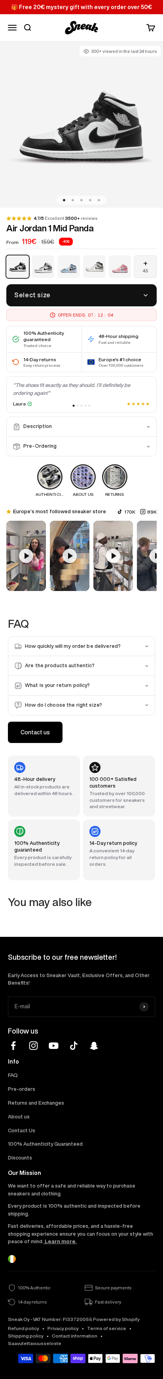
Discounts (20, 1157)
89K (152, 511)
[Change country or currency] (12, 1259)
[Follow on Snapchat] (94, 1045)
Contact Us (21, 1130)
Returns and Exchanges (36, 1102)
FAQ (13, 1075)
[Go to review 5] (90, 406)
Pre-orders (21, 1089)
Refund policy (23, 1328)
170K (129, 511)
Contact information (74, 1335)
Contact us (35, 732)
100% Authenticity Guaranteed (45, 1143)
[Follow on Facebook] (13, 1045)
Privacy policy (63, 1328)
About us (19, 1116)
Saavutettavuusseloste (34, 1343)
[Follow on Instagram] (33, 1045)
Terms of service (106, 1328)
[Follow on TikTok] (73, 1045)
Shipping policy (26, 1335)
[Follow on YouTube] (53, 1045)
